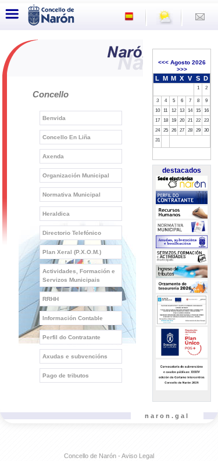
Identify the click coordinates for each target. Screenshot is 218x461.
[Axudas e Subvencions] (181, 242)
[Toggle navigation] (12, 14)
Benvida (54, 118)
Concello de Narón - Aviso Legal (109, 455)
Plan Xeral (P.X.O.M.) (71, 252)
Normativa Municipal (71, 194)
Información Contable (72, 318)
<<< (163, 62)
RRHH (50, 299)
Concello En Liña (66, 137)
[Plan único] (181, 342)
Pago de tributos (65, 375)
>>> (182, 69)
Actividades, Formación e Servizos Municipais (78, 275)
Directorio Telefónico (71, 233)
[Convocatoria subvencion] (181, 375)
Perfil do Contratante (71, 337)
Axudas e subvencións (75, 356)
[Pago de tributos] (181, 271)
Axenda (53, 156)
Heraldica (56, 213)
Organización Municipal (75, 175)
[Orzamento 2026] (181, 286)
